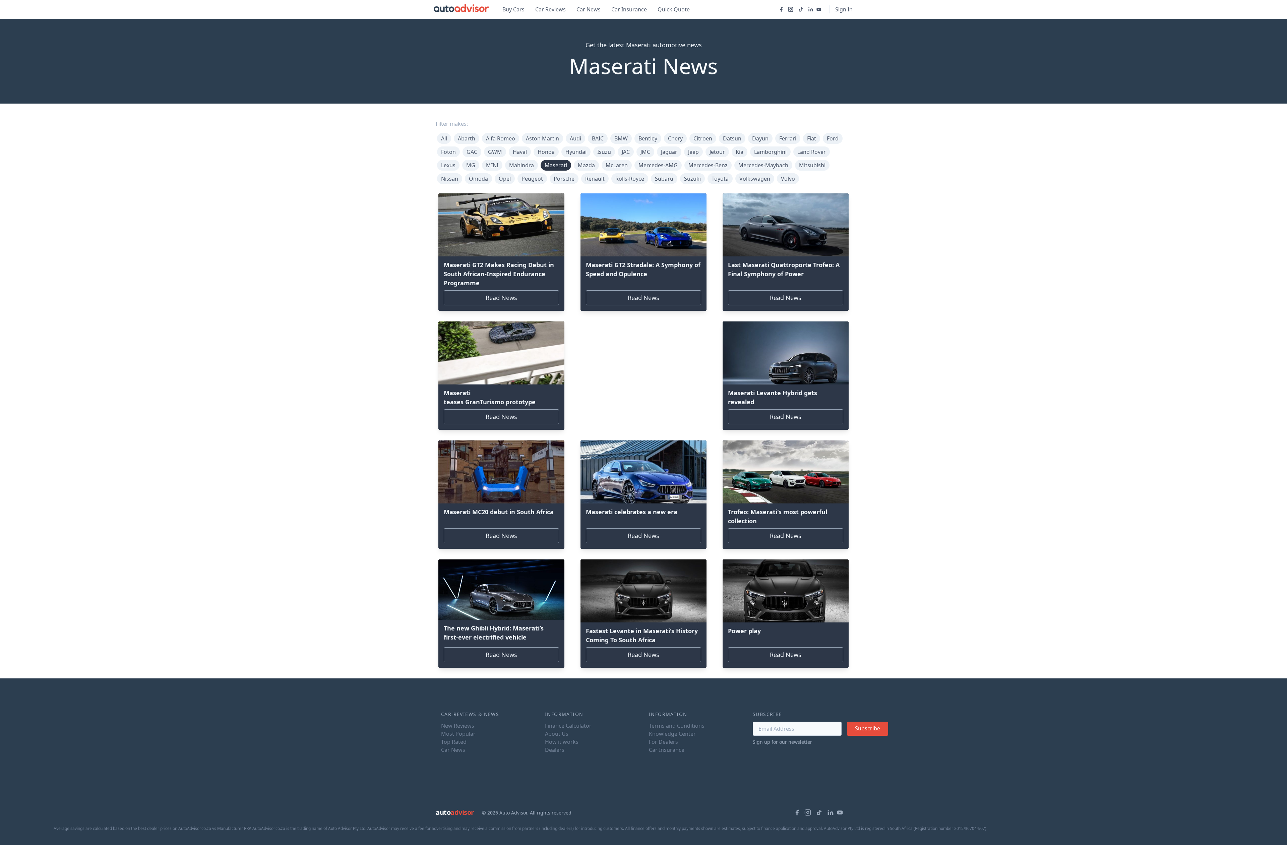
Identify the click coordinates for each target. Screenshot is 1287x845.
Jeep (693, 152)
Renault (595, 178)
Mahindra (521, 165)
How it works (561, 741)
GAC (472, 152)
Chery (675, 138)
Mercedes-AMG (658, 165)
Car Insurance (629, 9)
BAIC (598, 138)
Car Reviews (550, 9)
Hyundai (576, 152)
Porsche (564, 178)
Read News (501, 298)
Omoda (478, 178)
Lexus (448, 165)
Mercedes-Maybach (763, 165)
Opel (505, 178)
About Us (556, 733)
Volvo (788, 178)
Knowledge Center (672, 733)
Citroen (702, 138)
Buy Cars (513, 9)
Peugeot (532, 178)
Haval (520, 152)
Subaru (664, 178)
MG (470, 165)
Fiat (811, 138)
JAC (626, 152)
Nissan (449, 178)
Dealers (554, 749)
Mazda (586, 165)
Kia (739, 152)
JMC (645, 152)
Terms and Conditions (676, 725)
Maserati (556, 165)
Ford (833, 138)
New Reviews (457, 725)
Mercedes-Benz (708, 165)
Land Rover (811, 152)
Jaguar (669, 152)
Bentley (647, 138)
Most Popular (458, 733)
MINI (492, 165)
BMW (621, 138)
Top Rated (454, 741)
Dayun (760, 138)
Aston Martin (542, 138)
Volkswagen (754, 178)
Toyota (720, 178)
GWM (495, 152)
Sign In (844, 9)
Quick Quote (674, 9)
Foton (448, 152)
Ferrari (787, 138)
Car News (588, 9)
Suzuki (692, 178)
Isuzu (604, 152)
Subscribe (867, 728)
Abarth (466, 138)
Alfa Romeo (500, 138)
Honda (546, 152)
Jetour (717, 152)
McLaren (617, 165)
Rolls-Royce (629, 178)
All (444, 138)
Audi (575, 138)
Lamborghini (770, 152)
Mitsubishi (812, 165)
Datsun (732, 138)
